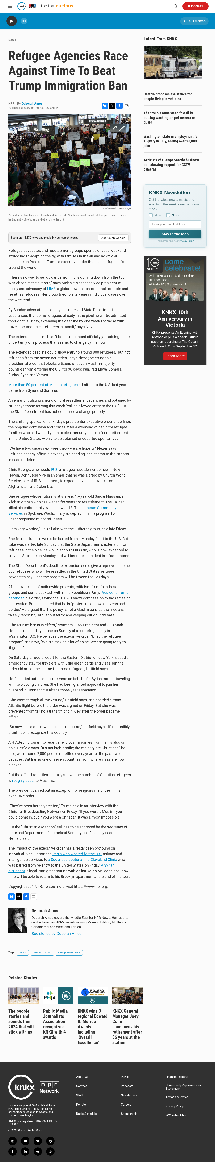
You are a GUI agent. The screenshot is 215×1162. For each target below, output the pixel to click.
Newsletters (129, 1095)
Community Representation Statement (184, 1087)
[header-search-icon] (176, 6)
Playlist (125, 1076)
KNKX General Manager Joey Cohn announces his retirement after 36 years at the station (127, 1026)
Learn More (175, 356)
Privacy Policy (186, 241)
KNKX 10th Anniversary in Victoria (175, 318)
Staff (79, 1095)
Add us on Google (113, 237)
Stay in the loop (175, 234)
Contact (81, 1086)
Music (158, 215)
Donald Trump (42, 952)
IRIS (54, 469)
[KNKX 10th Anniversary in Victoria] (175, 279)
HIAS (51, 288)
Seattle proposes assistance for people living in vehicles (168, 96)
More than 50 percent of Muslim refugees (43, 385)
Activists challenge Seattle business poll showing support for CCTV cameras (171, 164)
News (12, 40)
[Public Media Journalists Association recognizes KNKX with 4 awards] (58, 995)
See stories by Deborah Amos (56, 933)
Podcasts (127, 1086)
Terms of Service (177, 1097)
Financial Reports (177, 1076)
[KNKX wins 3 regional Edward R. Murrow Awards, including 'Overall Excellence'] (93, 995)
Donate (197, 6)
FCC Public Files (176, 1115)
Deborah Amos (32, 103)
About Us (82, 1076)
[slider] (30, 21)
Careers (126, 1104)
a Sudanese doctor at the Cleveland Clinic (82, 859)
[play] (11, 21)
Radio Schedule (86, 1113)
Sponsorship (129, 1113)
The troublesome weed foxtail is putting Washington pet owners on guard (170, 117)
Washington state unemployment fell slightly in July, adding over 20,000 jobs (172, 141)
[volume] (24, 21)
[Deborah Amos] (17, 920)
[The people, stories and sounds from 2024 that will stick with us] (23, 995)
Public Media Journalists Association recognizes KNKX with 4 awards (55, 1024)
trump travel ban (69, 952)
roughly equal (23, 780)
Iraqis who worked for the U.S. (77, 854)
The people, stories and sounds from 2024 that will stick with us (21, 1021)
